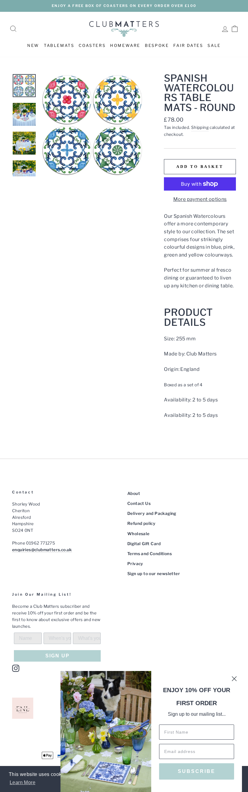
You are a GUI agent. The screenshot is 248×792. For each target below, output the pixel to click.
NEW (33, 45)
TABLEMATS (59, 45)
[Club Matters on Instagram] (15, 668)
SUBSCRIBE (196, 771)
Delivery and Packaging (151, 513)
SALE (213, 45)
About (133, 493)
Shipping (200, 127)
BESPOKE (157, 45)
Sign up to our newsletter (153, 573)
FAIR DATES (188, 45)
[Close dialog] (234, 678)
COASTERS (92, 45)
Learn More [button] (22, 782)
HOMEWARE (125, 45)
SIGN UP (57, 655)
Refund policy (141, 523)
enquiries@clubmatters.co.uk (42, 549)
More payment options (200, 199)
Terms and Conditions (149, 553)
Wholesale (138, 533)
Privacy (135, 563)
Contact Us (139, 503)
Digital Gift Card (144, 543)
